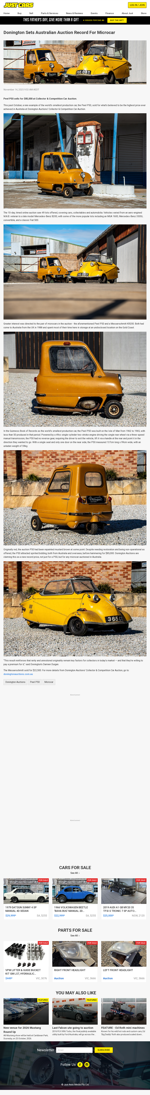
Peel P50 (35, 682)
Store (143, 13)
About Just (127, 13)
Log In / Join (137, 5)
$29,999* (10, 915)
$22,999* (59, 915)
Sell (31, 13)
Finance (109, 13)
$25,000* (108, 915)
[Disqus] (75, 778)
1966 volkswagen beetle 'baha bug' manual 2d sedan (71, 911)
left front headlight (118, 970)
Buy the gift (117, 20)
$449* (8, 978)
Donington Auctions (15, 682)
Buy (19, 13)
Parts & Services (49, 13)
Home (7, 13)
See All (74, 873)
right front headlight (70, 970)
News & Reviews (74, 13)
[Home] (19, 5)
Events (94, 13)
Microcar (48, 682)
